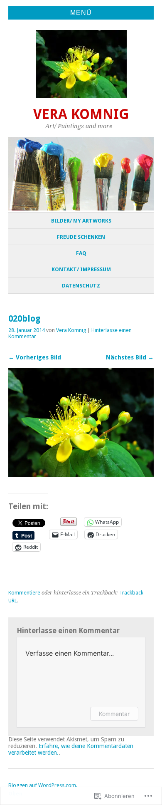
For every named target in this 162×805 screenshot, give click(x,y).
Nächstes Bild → (130, 357)
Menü (81, 12)
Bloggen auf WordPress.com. (42, 785)
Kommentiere (24, 593)
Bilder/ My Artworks (81, 221)
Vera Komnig (81, 114)
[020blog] (81, 475)
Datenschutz (81, 285)
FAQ (81, 253)
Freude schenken (81, 237)
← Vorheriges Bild (34, 357)
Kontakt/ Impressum (81, 269)
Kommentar (114, 713)
